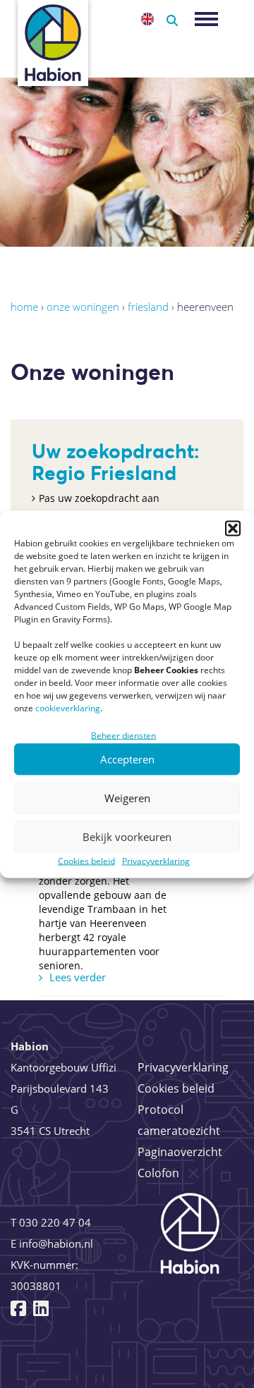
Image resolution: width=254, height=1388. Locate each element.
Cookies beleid (86, 860)
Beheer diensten (123, 735)
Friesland (148, 307)
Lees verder (77, 977)
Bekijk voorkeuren (127, 837)
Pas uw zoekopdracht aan (99, 498)
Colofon (158, 1173)
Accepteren (127, 759)
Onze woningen (83, 307)
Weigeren (127, 798)
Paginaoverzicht (180, 1152)
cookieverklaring (67, 707)
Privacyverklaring (156, 860)
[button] (233, 528)
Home (24, 307)
